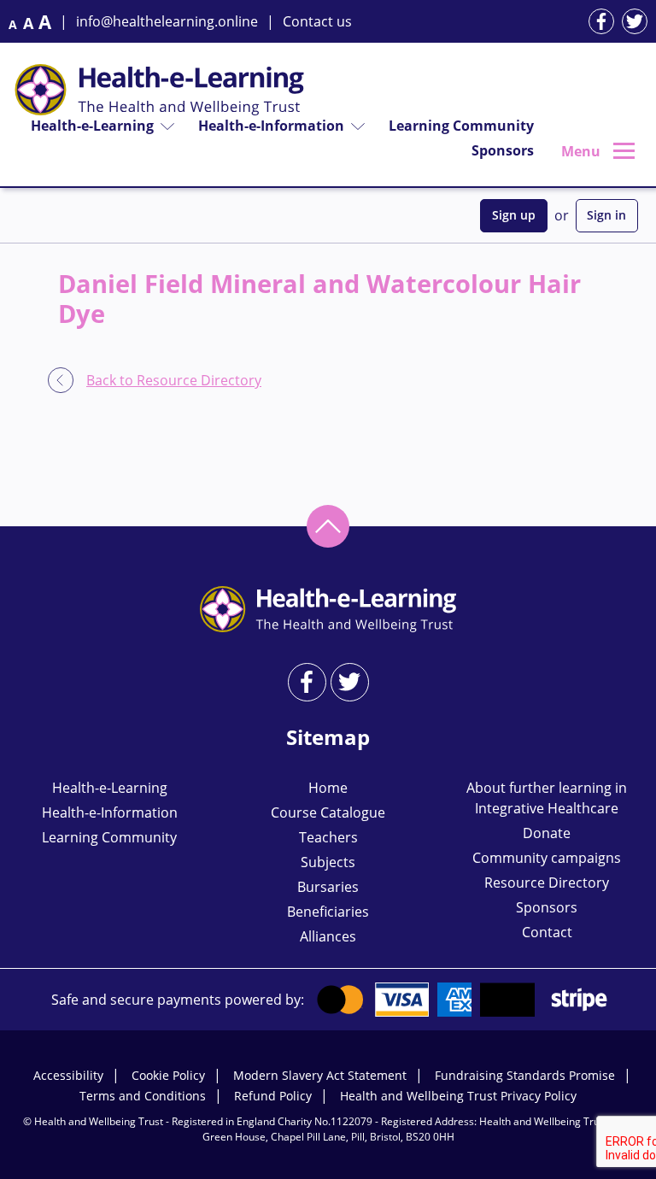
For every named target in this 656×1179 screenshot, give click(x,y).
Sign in (606, 215)
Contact (547, 932)
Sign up (514, 215)
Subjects (328, 862)
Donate (547, 833)
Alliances (328, 936)
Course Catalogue (328, 812)
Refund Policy (273, 1096)
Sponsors (503, 150)
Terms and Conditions (142, 1096)
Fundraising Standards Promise (525, 1075)
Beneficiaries (328, 911)
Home (328, 787)
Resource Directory (546, 882)
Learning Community (461, 125)
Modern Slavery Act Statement (320, 1075)
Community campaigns (546, 857)
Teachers (328, 837)
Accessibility (68, 1075)
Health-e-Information (271, 125)
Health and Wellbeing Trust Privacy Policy (458, 1096)
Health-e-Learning (92, 125)
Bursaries (328, 886)
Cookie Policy (168, 1075)
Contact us (317, 21)
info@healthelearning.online (167, 21)
